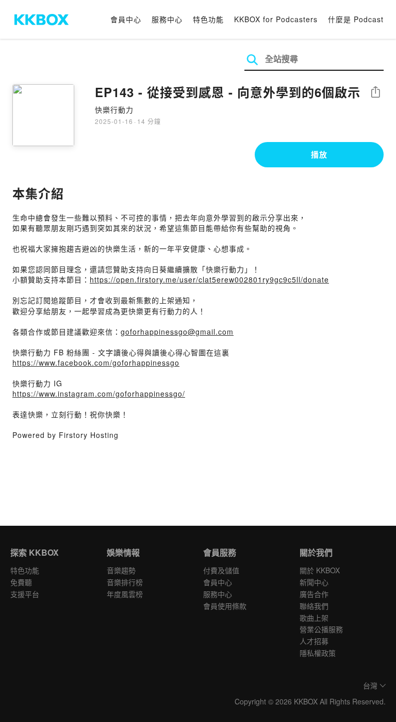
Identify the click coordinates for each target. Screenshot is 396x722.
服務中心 (167, 19)
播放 (319, 154)
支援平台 (24, 594)
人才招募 (314, 641)
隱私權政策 (318, 653)
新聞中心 (314, 582)
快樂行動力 (114, 109)
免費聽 (21, 582)
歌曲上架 (314, 618)
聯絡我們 (314, 606)
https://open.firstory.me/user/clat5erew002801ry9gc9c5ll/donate (209, 279)
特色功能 (208, 19)
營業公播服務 (321, 629)
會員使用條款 (224, 606)
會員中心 (125, 19)
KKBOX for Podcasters (276, 19)
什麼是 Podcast (356, 19)
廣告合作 (314, 594)
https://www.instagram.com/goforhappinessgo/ (98, 393)
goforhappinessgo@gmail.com (177, 331)
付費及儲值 (221, 570)
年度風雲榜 (125, 594)
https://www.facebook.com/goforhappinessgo (95, 362)
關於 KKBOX (320, 570)
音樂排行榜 (125, 582)
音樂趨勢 (121, 570)
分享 (375, 93)
